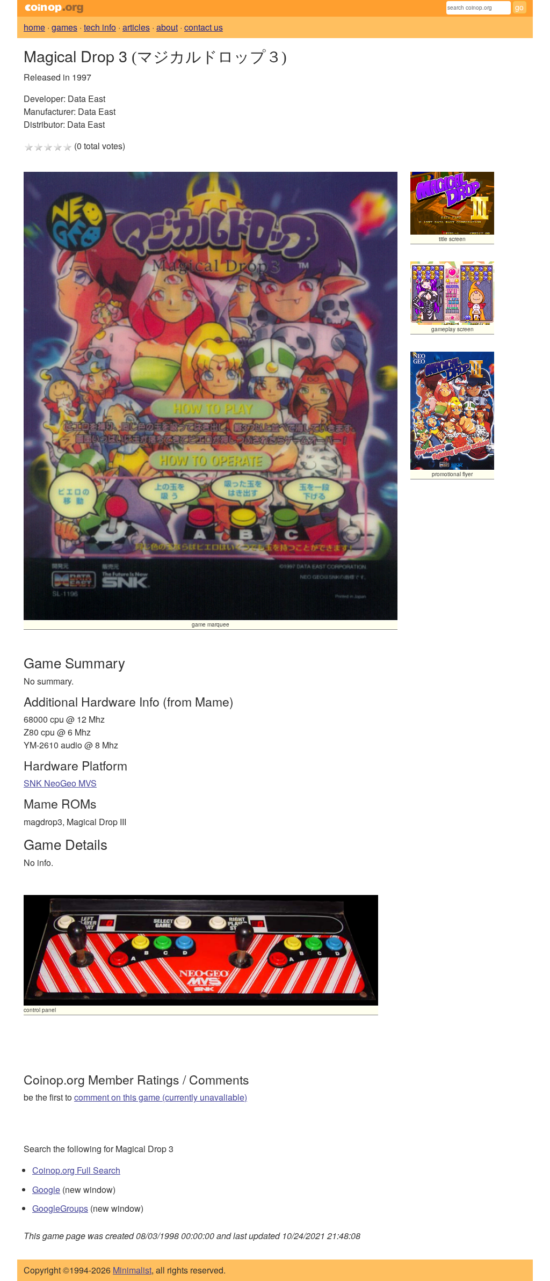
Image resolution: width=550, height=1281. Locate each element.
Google (46, 1189)
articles (136, 27)
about (167, 27)
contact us (203, 27)
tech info (100, 27)
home (34, 27)
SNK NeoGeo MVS (60, 783)
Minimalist (132, 1270)
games (64, 27)
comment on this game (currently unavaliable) (160, 1097)
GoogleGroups (60, 1208)
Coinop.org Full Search (76, 1170)
